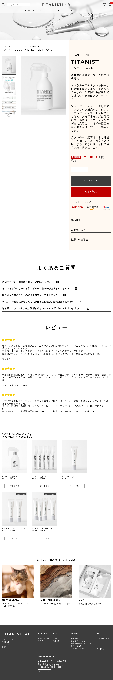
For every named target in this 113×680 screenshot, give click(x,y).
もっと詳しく (91, 180)
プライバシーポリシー (80, 641)
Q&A (86, 10)
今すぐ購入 (91, 191)
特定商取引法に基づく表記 (82, 643)
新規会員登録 (43, 638)
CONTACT (73, 10)
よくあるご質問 (77, 648)
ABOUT (59, 10)
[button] (9, 56)
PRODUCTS (45, 10)
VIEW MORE (44, 671)
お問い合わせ (76, 646)
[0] (110, 4)
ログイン (41, 641)
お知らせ (56, 641)
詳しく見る (14, 486)
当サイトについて (60, 638)
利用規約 (74, 638)
